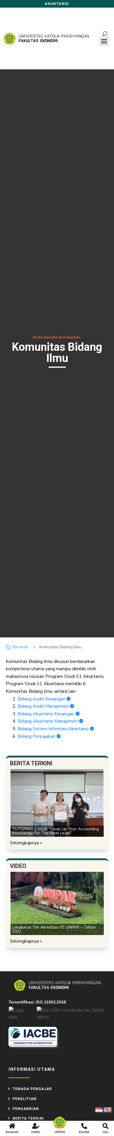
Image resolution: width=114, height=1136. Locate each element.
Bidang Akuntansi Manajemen (50, 721)
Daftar (35, 1132)
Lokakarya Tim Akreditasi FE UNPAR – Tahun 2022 (54, 929)
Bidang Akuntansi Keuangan (49, 714)
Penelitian (25, 1099)
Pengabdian (26, 1109)
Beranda (12, 1132)
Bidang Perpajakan (39, 736)
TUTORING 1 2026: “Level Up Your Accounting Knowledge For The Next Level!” (55, 831)
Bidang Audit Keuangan (44, 699)
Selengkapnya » (26, 843)
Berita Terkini (28, 1118)
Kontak (84, 1132)
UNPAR (59, 1132)
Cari (105, 1132)
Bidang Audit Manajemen (46, 706)
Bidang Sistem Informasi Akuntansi (56, 729)
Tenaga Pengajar (32, 1089)
